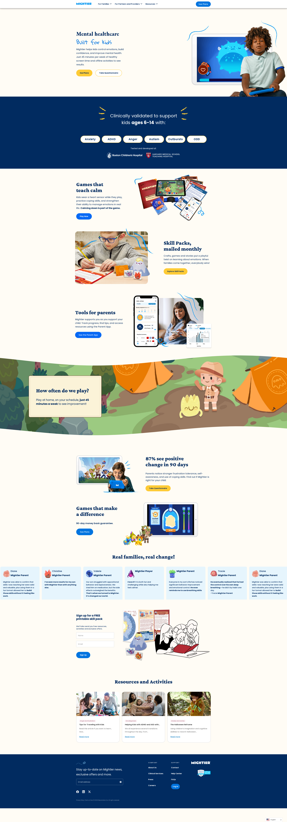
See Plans (203, 4)
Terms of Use (89, 800)
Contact (175, 767)
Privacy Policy (80, 800)
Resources (150, 4)
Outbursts (175, 139)
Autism (154, 139)
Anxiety (90, 139)
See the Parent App (88, 335)
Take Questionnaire (108, 73)
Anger (132, 139)
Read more (84, 736)
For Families (103, 4)
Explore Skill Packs (175, 271)
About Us (152, 767)
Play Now (84, 216)
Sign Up (83, 655)
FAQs (173, 779)
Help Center (176, 773)
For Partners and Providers (127, 4)
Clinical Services (155, 773)
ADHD (112, 139)
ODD (197, 139)
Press (150, 779)
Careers (152, 785)
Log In (175, 786)
